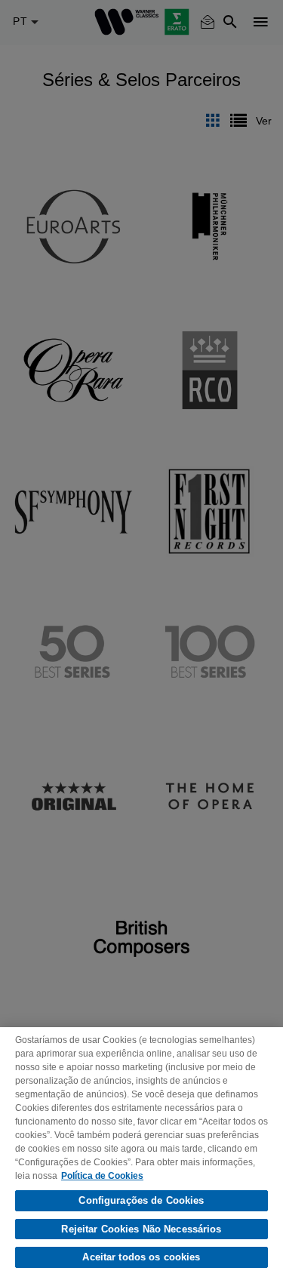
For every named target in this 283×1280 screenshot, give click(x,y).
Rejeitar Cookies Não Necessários (141, 1229)
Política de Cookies (102, 1176)
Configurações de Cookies (141, 1200)
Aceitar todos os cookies (141, 1257)
